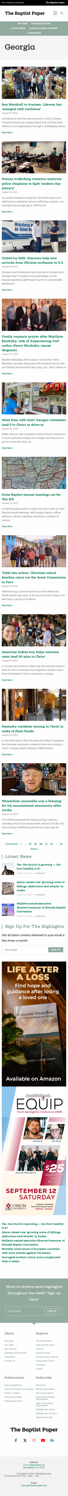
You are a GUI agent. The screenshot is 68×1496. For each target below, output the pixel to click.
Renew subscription (45, 1389)
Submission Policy (13, 1401)
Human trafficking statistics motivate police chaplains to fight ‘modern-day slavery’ (31, 183)
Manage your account (46, 1413)
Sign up (56, 949)
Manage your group (45, 1409)
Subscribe (41, 1385)
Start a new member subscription (45, 1398)
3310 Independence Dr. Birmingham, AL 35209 (34, 1466)
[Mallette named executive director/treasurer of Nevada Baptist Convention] (8, 910)
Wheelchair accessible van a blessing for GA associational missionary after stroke (31, 806)
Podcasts (40, 1365)
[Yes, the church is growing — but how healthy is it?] (8, 869)
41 (61, 844)
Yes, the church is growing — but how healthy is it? (39, 867)
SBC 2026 (22, 23)
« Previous (11, 844)
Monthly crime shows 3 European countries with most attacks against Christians (31, 1251)
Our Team (9, 1345)
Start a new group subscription (44, 1404)
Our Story (9, 1341)
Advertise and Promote (16, 1353)
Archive (39, 1349)
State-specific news (45, 1345)
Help (30, 1476)
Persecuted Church (45, 1361)
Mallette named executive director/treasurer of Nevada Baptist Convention (41, 907)
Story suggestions (13, 1385)
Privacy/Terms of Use (15, 1476)
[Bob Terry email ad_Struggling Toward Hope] (34, 1024)
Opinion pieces (43, 1353)
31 (46, 844)
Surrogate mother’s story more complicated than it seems (31, 1259)
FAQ (37, 1476)
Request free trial (44, 1417)
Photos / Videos (12, 1393)
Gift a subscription (45, 1393)
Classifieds (34, 33)
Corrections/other (13, 1397)
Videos (39, 1369)
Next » (34, 849)
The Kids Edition (40, 23)
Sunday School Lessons (43, 28)
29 (35, 844)
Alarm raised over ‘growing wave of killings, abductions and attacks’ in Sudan (41, 886)
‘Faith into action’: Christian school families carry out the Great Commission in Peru (34, 577)
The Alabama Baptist (13, 2)
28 (29, 844)
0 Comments (39, 873)
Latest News (18, 28)
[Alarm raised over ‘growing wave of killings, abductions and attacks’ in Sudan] (8, 888)
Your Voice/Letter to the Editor (19, 1389)
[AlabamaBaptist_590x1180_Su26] (34, 1151)
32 (51, 844)
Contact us (10, 1361)
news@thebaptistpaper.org (34, 1485)
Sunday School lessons (47, 1357)
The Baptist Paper (55, 2)
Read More (7, 132)
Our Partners (11, 1349)
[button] (61, 13)
